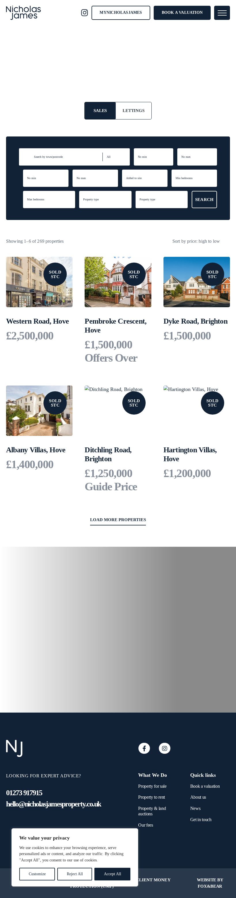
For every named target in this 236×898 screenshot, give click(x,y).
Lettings (133, 110)
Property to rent (151, 797)
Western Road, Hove (37, 321)
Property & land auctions (152, 811)
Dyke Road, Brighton (195, 321)
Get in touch (201, 819)
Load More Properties (118, 519)
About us (198, 797)
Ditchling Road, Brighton (108, 454)
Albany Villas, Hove (35, 450)
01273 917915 (24, 793)
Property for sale (152, 786)
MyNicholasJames (121, 12)
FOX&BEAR (210, 886)
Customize (37, 874)
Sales (100, 110)
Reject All (75, 874)
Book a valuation (182, 12)
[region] (75, 857)
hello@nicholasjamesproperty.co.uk (53, 804)
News (195, 808)
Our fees (145, 825)
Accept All (112, 874)
